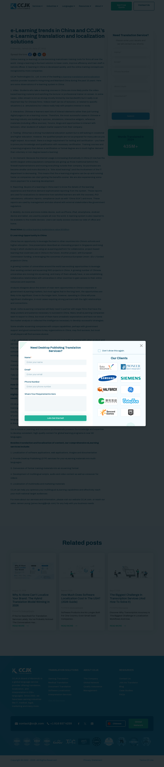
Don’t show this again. (113, 350)
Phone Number (32, 382)
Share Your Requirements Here (40, 394)
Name (28, 357)
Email (28, 369)
